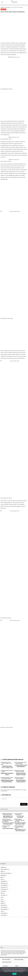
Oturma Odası (7, 7)
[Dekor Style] (14, 2)
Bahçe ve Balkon (4, 869)
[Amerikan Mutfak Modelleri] (8, 826)
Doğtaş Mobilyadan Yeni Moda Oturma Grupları (8, 817)
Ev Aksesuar (3, 887)
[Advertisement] (14, 28)
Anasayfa (2, 7)
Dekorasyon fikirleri (6, 959)
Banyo (2, 871)
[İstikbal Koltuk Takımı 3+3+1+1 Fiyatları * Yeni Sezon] (7, 763)
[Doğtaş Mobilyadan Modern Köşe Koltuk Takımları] (7, 778)
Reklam (16, 966)
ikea (1, 899)
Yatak (2, 911)
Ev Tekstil (3, 891)
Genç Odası (3, 895)
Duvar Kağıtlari (4, 885)
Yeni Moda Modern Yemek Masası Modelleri (21, 766)
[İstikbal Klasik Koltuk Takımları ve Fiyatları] (21, 771)
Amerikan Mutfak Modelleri (7, 828)
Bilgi (1, 877)
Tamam (14, 973)
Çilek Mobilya (3, 881)
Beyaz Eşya (3, 875)
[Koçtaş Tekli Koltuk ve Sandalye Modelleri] (21, 778)
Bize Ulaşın (5, 966)
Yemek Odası (3, 915)
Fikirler (2, 893)
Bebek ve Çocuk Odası (5, 873)
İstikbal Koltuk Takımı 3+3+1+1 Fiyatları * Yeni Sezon (7, 768)
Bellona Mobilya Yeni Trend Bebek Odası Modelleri (20, 830)
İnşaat (2, 901)
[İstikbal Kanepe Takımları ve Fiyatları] (7, 771)
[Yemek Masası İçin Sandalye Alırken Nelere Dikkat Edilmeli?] (8, 820)
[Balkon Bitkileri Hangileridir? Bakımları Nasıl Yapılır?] (20, 820)
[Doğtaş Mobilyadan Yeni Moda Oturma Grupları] (8, 814)
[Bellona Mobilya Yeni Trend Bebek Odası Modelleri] (20, 827)
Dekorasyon (3, 883)
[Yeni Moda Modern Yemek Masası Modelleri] (21, 763)
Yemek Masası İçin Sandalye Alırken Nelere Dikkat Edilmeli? (8, 824)
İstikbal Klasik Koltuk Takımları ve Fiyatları (21, 774)
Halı (1, 897)
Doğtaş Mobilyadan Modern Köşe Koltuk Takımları (7, 781)
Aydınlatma (3, 867)
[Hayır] (26, 971)
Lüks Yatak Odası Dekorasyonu (20, 817)
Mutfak (2, 903)
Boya (2, 879)
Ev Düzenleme (3, 889)
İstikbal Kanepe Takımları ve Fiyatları (7, 774)
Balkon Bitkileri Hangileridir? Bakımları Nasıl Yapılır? (20, 823)
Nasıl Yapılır (3, 905)
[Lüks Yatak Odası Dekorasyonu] (20, 814)
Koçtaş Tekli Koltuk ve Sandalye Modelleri (21, 781)
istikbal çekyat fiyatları (18, 959)
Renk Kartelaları (4, 909)
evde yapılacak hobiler (6, 962)
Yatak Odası (3, 913)
